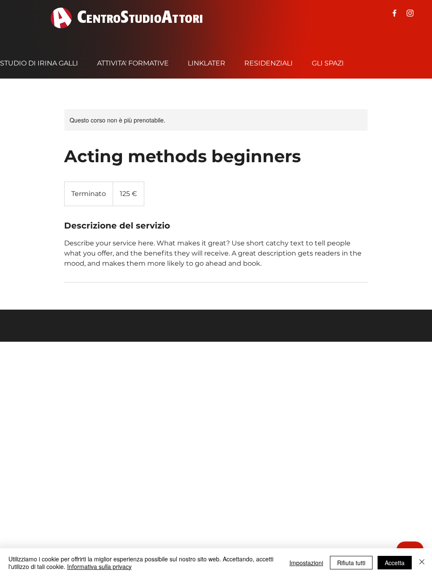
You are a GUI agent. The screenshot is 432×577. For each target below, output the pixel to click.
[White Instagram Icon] (410, 13)
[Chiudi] (422, 562)
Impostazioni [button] (306, 562)
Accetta (395, 562)
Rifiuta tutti (351, 562)
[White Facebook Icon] (394, 13)
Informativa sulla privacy (99, 566)
